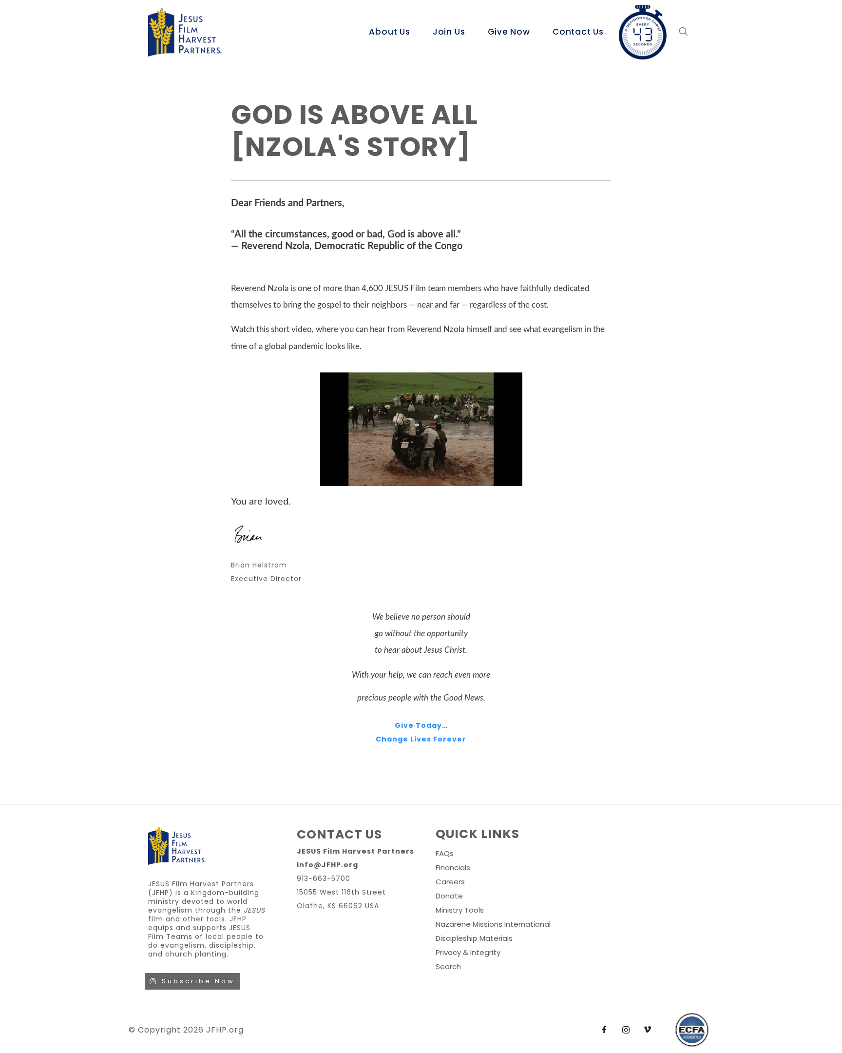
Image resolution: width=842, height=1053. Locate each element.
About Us (389, 32)
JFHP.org (225, 1029)
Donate (449, 896)
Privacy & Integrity (468, 952)
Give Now (509, 32)
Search (448, 966)
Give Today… (421, 725)
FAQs (445, 853)
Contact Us (578, 32)
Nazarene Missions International (493, 924)
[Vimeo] (647, 1030)
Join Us (449, 32)
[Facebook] (604, 1030)
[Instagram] (625, 1030)
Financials (453, 867)
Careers (450, 882)
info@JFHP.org (327, 865)
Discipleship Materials (474, 938)
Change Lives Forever (421, 739)
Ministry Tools (460, 910)
